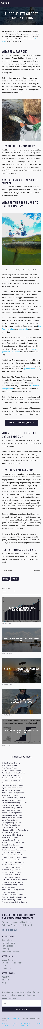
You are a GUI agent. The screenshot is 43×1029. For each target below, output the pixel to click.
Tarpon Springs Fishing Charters (13, 890)
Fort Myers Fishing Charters (11, 800)
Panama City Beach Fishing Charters (14, 857)
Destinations (7, 940)
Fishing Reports (8, 943)
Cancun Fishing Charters (10, 775)
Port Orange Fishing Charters (12, 867)
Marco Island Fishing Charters (12, 835)
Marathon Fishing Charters (11, 832)
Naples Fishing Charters (10, 845)
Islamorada (23, 329)
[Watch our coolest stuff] (11, 929)
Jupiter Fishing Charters (10, 820)
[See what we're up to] (3, 929)
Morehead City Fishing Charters (13, 842)
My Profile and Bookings (12, 963)
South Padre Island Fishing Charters (14, 880)
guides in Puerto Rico (32, 369)
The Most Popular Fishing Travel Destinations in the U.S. (22, 609)
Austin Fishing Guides (9, 765)
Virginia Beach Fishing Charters (13, 895)
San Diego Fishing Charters (11, 872)
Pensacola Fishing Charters (11, 860)
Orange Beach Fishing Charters (13, 855)
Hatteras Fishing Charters (11, 810)
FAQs (4, 966)
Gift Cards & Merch (10, 951)
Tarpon (14, 579)
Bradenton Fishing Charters (11, 770)
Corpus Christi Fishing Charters (12, 785)
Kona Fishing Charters (9, 828)
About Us (6, 977)
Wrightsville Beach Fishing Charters (14, 902)
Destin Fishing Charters (10, 795)
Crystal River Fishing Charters (12, 788)
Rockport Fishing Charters (11, 870)
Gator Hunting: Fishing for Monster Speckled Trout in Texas (21, 701)
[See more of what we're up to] (7, 929)
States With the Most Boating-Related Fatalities (21, 731)
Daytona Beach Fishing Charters (13, 793)
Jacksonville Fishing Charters (12, 818)
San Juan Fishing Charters (11, 875)
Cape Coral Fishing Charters (12, 778)
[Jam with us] (15, 929)
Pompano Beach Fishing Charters (13, 862)
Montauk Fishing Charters (11, 840)
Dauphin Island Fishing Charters (13, 790)
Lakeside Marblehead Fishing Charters (15, 830)
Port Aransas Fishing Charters (12, 865)
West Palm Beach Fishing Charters (14, 897)
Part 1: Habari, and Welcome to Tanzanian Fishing (21, 639)
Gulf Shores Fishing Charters (12, 808)
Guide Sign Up (8, 960)
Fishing (5, 579)
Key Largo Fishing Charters (11, 823)
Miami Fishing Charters (10, 837)
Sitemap (38, 1023)
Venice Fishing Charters (10, 892)
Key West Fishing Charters (11, 825)
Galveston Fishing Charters (11, 805)
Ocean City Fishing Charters (11, 852)
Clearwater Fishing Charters (11, 783)
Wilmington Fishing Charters (12, 900)
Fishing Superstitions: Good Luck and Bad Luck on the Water (21, 670)
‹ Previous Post (7, 571)
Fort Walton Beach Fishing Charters (14, 803)
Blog (4, 982)
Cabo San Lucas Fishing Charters (13, 773)
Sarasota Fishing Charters (11, 877)
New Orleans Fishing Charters (12, 847)
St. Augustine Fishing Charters (12, 882)
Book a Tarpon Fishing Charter (21, 422)
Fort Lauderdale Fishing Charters (13, 798)
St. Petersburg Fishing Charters (12, 885)
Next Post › (37, 571)
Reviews (5, 980)
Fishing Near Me (9, 946)
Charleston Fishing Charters (11, 780)
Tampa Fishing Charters (10, 887)
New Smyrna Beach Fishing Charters (14, 850)
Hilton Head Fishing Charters (12, 813)
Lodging (5, 949)
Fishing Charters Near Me (11, 763)
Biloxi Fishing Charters (9, 768)
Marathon (10, 329)
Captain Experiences (13, 1018)
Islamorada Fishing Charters (12, 815)
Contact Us (6, 968)
